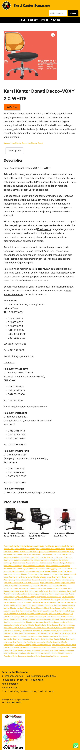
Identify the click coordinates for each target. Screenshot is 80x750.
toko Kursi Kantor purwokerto (38, 653)
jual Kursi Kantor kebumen (64, 605)
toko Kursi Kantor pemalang (15, 653)
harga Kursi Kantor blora (44, 574)
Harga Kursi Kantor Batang (23, 574)
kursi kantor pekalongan (61, 633)
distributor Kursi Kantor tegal (15, 569)
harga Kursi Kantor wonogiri (25, 597)
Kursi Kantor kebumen (31, 631)
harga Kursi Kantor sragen (28, 594)
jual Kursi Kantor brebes (33, 602)
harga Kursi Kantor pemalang (25, 588)
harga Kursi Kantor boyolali (65, 574)
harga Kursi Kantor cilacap (35, 577)
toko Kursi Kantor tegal (36, 656)
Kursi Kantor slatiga (57, 639)
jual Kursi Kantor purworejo (37, 614)
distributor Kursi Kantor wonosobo (25, 571)
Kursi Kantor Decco (19, 143)
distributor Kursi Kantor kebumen (60, 552)
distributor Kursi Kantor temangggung (42, 569)
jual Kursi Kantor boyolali (13, 602)
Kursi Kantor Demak (11, 628)
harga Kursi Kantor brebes (14, 577)
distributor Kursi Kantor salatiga (52, 563)
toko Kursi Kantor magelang (20, 650)
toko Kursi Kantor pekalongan (62, 650)
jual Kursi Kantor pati (20, 611)
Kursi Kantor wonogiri (23, 645)
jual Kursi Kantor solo (51, 616)
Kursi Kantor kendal (48, 631)
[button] (53, 35)
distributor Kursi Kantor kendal (16, 554)
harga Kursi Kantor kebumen (58, 580)
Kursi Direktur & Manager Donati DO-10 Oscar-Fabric (39, 536)
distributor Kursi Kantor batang (48, 546)
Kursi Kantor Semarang (32, 5)
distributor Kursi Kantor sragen (58, 566)
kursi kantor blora (17, 625)
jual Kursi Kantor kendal (13, 608)
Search (73, 13)
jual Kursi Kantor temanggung (39, 619)
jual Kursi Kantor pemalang (40, 611)
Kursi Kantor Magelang (28, 633)
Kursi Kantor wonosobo (41, 645)
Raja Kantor (16, 702)
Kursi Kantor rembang (21, 639)
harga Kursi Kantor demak (57, 577)
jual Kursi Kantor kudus (51, 608)
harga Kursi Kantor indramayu (34, 580)
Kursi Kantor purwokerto (48, 636)
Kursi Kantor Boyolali (33, 625)
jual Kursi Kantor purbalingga (62, 611)
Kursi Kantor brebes (50, 625)
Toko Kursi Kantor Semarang (15, 656)
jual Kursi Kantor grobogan (20, 605)
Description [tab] (14, 150)
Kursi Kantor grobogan (65, 628)
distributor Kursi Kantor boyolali (26, 549)
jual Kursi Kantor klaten (32, 608)
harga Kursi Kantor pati (42, 585)
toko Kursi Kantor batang (61, 645)
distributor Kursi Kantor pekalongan (49, 557)
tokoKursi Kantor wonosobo (57, 656)
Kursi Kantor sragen (34, 642)
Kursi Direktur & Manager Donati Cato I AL (64, 534)
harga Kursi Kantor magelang (20, 585)
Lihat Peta (9, 362)
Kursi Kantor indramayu (13, 631)
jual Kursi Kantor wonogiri (62, 619)
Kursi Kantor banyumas (53, 622)
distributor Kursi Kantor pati (23, 557)
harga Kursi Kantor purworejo (31, 591)
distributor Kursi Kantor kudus (40, 554)
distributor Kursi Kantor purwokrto (35, 560)
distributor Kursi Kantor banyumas (21, 546)
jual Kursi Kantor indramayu (42, 605)
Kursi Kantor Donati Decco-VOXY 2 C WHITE (37, 628)
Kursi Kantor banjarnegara (33, 622)
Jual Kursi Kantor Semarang (31, 616)
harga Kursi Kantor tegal (49, 594)
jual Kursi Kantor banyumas (25, 600)
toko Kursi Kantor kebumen (30, 647)
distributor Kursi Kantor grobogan (33, 552)
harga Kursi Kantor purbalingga (50, 588)
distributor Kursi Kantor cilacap (52, 549)
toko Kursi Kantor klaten (51, 647)
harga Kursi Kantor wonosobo (49, 597)
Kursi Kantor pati (44, 633)
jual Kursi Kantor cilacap (53, 602)
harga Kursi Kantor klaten (50, 583)
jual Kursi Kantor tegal (18, 619)
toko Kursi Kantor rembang (61, 653)
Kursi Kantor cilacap (66, 625)
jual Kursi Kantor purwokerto (15, 614)
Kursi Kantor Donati (35, 143)
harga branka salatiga (48, 571)
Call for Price (12, 107)
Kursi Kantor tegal (50, 642)
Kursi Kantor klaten (64, 631)
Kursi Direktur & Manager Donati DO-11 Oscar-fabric (14, 534)
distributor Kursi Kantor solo (34, 566)
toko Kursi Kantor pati (40, 650)
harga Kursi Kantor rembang (55, 591)
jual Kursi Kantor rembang (59, 614)
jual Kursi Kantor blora (66, 600)
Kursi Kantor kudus (11, 633)
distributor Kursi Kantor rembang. (26, 563)
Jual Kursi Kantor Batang (46, 600)
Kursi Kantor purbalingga (28, 636)
